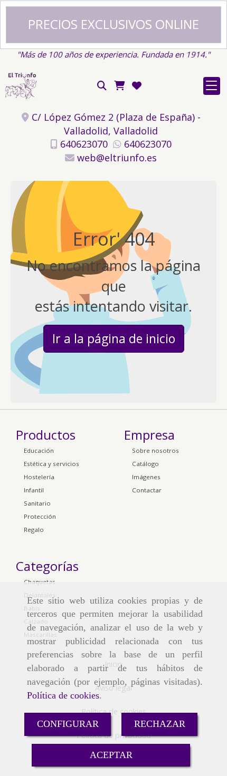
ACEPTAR (111, 755)
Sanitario (37, 503)
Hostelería (39, 477)
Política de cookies (63, 695)
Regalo (34, 530)
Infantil (34, 490)
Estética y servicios (51, 464)
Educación (39, 450)
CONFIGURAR (68, 724)
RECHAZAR (159, 724)
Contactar (147, 490)
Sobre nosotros (155, 450)
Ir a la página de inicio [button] (113, 338)
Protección (40, 516)
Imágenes (146, 477)
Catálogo (145, 464)
